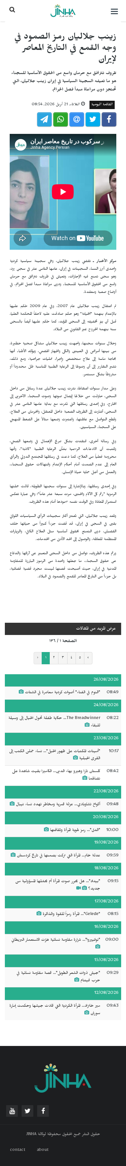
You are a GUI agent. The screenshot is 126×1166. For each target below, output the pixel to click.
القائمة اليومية (102, 105)
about (42, 1150)
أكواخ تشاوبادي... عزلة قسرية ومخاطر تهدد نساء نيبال (58, 804)
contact (17, 1150)
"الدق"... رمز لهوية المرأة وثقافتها (75, 830)
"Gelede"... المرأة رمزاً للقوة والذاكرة (71, 914)
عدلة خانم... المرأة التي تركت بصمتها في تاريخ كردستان (58, 856)
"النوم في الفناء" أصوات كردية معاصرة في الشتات (62, 692)
